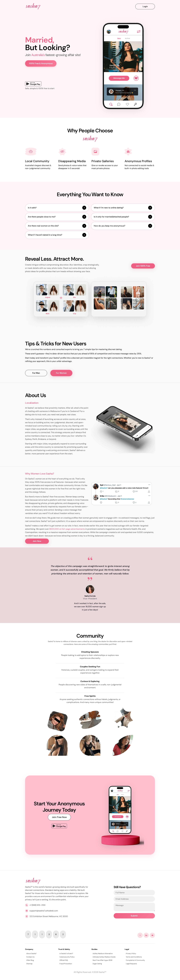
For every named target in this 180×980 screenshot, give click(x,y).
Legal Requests (131, 964)
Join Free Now (59, 817)
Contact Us (30, 957)
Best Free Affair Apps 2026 (102, 960)
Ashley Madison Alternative (103, 953)
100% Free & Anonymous (41, 63)
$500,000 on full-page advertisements (67, 529)
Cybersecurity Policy (67, 957)
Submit (134, 915)
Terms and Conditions (134, 957)
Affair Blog (30, 960)
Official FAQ (64, 960)
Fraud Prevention (66, 964)
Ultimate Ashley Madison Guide (104, 957)
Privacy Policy (131, 953)
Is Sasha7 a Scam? (66, 953)
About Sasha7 (31, 953)
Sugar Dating (97, 964)
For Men (36, 373)
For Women (61, 373)
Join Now (37, 541)
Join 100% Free (143, 266)
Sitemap (29, 964)
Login (145, 6)
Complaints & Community (135, 960)
